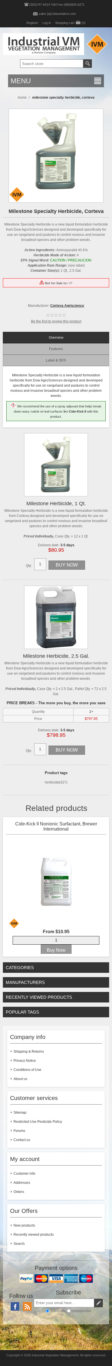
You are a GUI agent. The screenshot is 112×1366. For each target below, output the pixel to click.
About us (20, 1079)
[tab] (56, 337)
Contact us (21, 1140)
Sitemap (19, 1113)
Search (19, 1244)
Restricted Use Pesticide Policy (37, 1122)
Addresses (21, 1183)
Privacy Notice (24, 1061)
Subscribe (58, 1311)
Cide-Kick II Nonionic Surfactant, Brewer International (56, 826)
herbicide (52, 782)
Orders (18, 1192)
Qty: (29, 566)
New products (24, 1225)
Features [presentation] (56, 349)
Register (32, 23)
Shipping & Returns (28, 1052)
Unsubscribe (81, 1311)
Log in (47, 23)
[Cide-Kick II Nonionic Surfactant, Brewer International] (56, 882)
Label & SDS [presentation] (56, 360)
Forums (19, 1131)
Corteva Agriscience (67, 306)
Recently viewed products (33, 1235)
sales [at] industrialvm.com (57, 13)
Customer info (24, 1174)
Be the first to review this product (56, 321)
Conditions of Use (27, 1070)
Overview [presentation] (56, 338)
